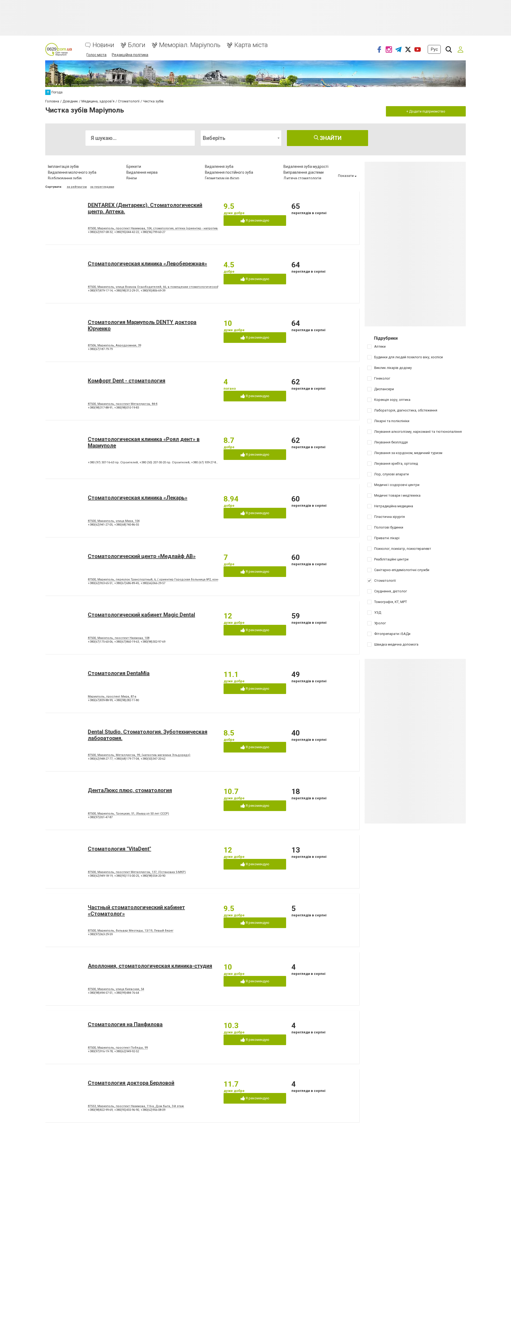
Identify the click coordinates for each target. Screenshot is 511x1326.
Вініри (131, 178)
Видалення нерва (142, 172)
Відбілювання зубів (65, 178)
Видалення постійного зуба (229, 172)
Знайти (330, 138)
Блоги (136, 45)
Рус (434, 49)
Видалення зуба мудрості (305, 166)
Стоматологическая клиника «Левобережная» (147, 263)
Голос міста (96, 55)
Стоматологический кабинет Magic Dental (141, 615)
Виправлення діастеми (303, 172)
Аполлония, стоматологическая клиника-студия (150, 966)
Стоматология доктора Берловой (131, 1083)
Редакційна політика (130, 55)
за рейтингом (77, 187)
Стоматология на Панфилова (125, 1024)
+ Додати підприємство (425, 111)
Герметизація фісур (222, 178)
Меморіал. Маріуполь (189, 45)
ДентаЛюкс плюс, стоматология (130, 790)
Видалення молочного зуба (72, 172)
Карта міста (251, 45)
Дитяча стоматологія (302, 178)
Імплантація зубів (63, 166)
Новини (103, 45)
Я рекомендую (257, 220)
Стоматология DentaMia (119, 673)
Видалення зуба (219, 166)
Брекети (133, 166)
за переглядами (102, 187)
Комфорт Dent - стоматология (126, 380)
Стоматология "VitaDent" (119, 849)
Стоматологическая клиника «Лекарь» (137, 497)
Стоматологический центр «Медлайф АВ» (142, 556)
